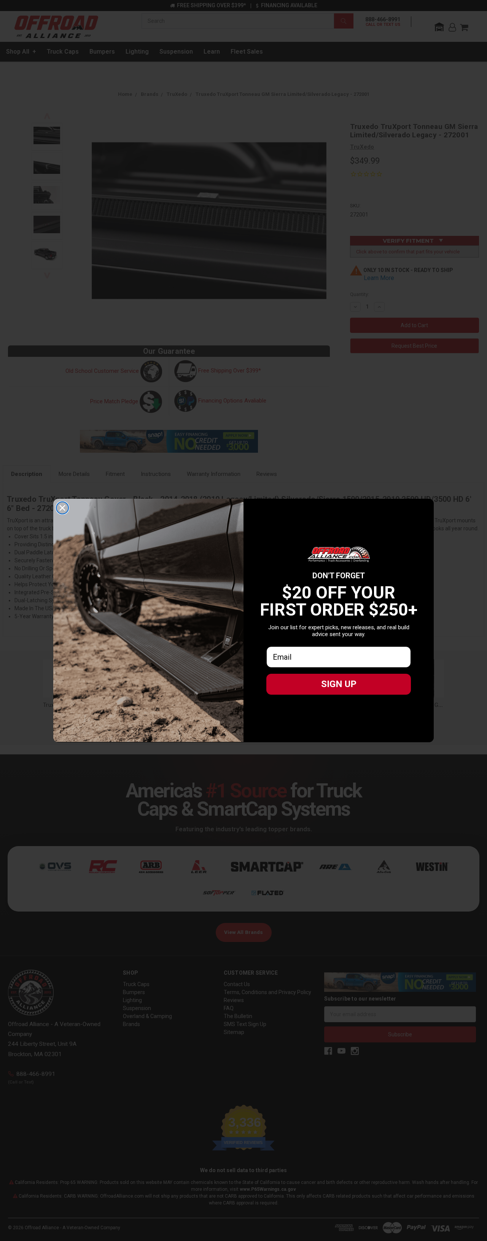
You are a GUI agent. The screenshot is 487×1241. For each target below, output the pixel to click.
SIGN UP (338, 684)
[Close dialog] (62, 508)
